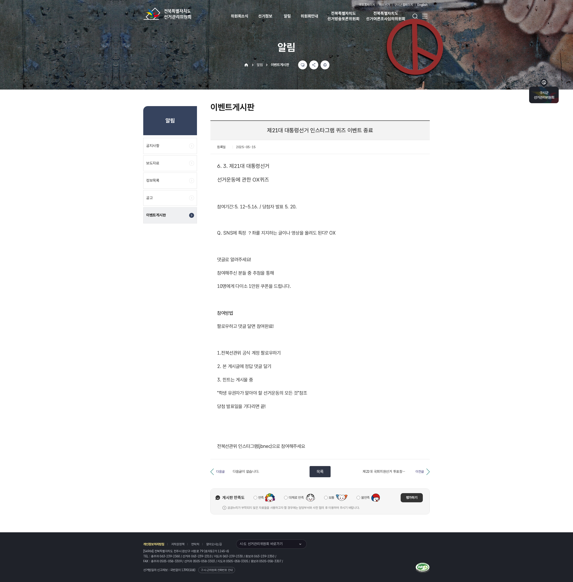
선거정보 (265, 16)
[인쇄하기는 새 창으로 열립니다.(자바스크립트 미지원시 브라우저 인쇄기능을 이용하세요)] (325, 64)
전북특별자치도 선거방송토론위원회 (343, 16)
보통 (331, 498)
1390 (185, 570)
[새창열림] (423, 567)
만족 (261, 498)
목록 (319, 471)
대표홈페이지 (367, 4)
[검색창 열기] (415, 16)
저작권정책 (177, 544)
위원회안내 (309, 16)
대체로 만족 (296, 498)
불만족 (365, 498)
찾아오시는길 (214, 544)
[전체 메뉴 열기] (425, 16)
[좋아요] (302, 64)
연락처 (195, 544)
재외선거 (384, 4)
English (422, 4)
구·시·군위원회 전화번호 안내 (217, 570)
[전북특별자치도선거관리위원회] (181, 14)
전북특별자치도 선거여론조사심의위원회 (385, 16)
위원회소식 (239, 16)
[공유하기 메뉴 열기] (313, 64)
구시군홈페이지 (403, 4)
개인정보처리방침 (153, 544)
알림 (287, 16)
